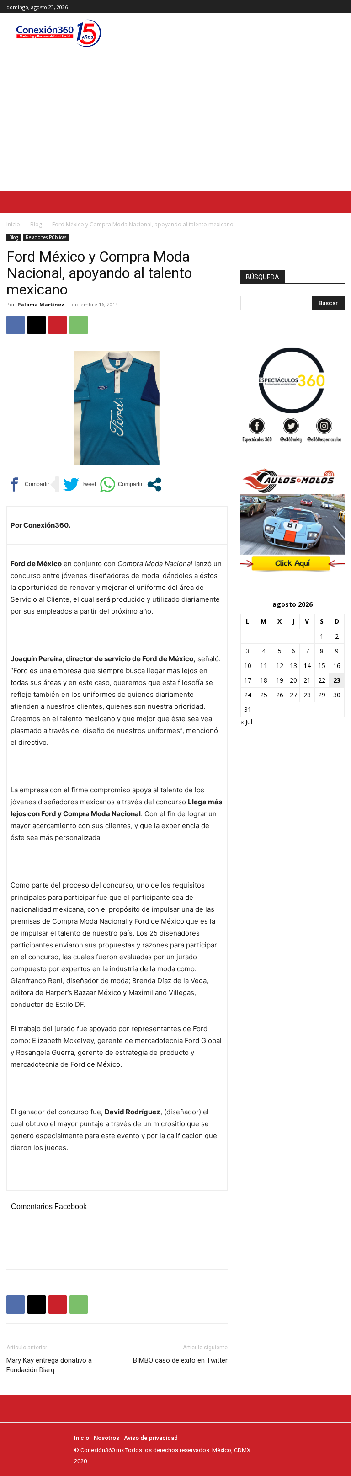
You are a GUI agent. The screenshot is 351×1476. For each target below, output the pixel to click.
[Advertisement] (175, 122)
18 (263, 680)
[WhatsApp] (78, 325)
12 (279, 665)
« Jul (246, 721)
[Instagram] (329, 6)
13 (293, 665)
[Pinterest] (57, 325)
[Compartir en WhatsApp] (121, 484)
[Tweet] (79, 484)
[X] (339, 6)
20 (293, 680)
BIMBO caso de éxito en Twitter (180, 1360)
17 (247, 680)
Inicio (13, 224)
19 (279, 680)
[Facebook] (319, 6)
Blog (36, 224)
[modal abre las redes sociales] (154, 484)
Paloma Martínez (40, 304)
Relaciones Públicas (46, 237)
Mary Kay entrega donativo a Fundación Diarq (49, 1365)
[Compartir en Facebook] (27, 484)
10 (247, 665)
